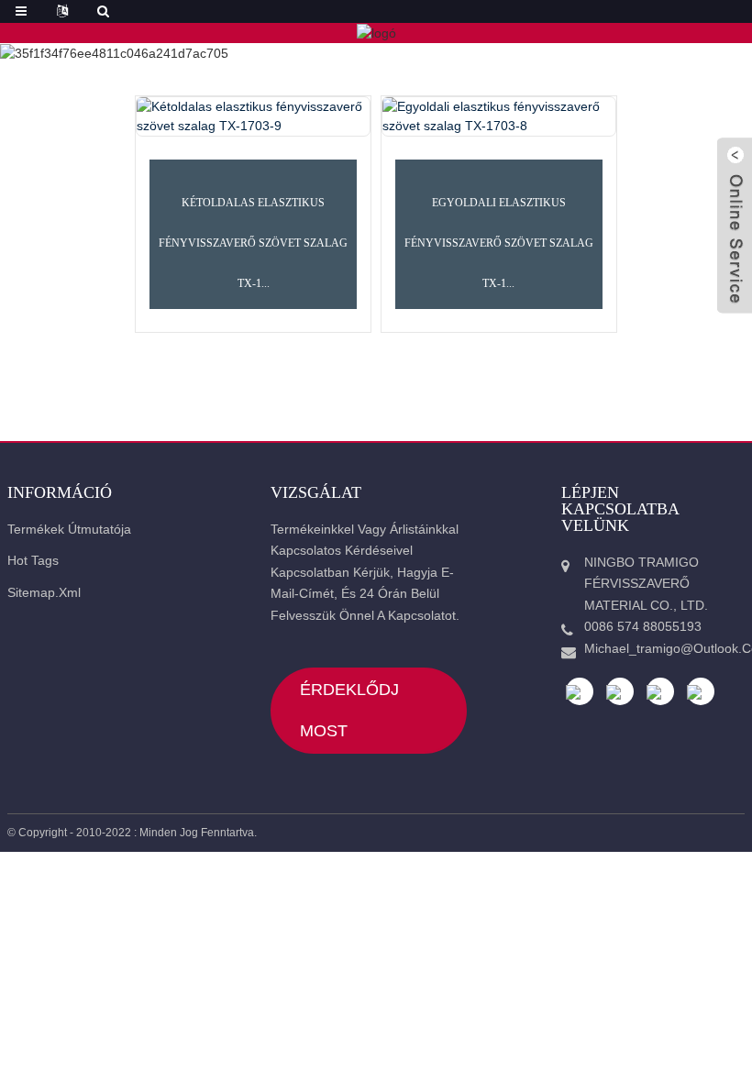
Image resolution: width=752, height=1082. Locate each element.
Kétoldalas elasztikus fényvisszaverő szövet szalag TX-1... (253, 243)
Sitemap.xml (44, 592)
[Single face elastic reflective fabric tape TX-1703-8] (498, 116)
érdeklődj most (349, 710)
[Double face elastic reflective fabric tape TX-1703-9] (253, 116)
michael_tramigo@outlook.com (657, 648)
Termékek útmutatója (69, 529)
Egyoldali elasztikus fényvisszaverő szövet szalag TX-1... (498, 243)
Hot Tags (33, 560)
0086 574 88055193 (643, 626)
